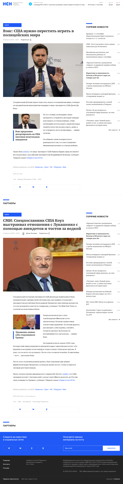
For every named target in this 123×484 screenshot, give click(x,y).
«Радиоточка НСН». (67, 380)
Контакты (6, 464)
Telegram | (58, 167)
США (39, 179)
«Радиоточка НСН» (35, 158)
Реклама (6, 468)
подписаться (111, 448)
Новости (39, 167)
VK (51, 167)
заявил (65, 374)
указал (26, 152)
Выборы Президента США (27, 179)
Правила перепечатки (11, 479)
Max (64, 167)
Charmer (117, 479)
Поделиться (25, 40)
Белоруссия (27, 402)
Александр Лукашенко (40, 402)
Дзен (46, 167)
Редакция (6, 460)
